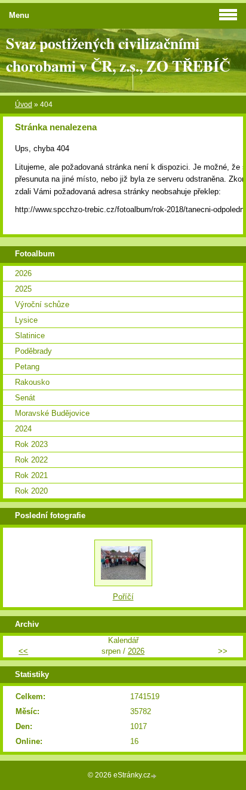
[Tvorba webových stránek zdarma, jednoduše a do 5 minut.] (154, 776)
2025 (23, 288)
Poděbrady (33, 351)
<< (23, 651)
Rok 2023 (31, 444)
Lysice (26, 320)
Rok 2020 (31, 490)
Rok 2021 (31, 475)
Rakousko (32, 382)
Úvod (23, 104)
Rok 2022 (31, 459)
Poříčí (123, 596)
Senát (25, 397)
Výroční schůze (42, 304)
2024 (23, 428)
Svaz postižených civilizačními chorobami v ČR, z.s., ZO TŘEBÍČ (118, 54)
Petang (27, 366)
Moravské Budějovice (52, 413)
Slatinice (30, 335)
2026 (23, 273)
